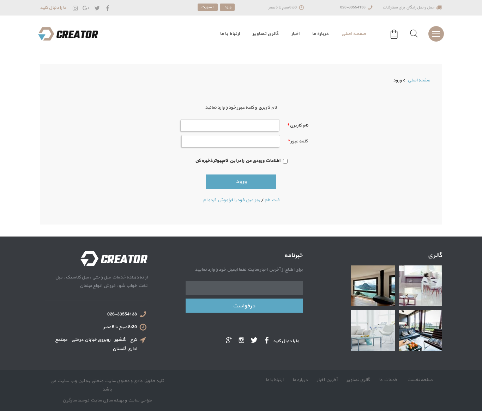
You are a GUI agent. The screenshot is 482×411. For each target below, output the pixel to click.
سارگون (70, 400)
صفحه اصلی (353, 33)
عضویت (207, 7)
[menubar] (291, 34)
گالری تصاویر (265, 33)
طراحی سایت (139, 400)
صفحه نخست (419, 380)
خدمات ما (387, 380)
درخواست (244, 306)
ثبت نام (271, 200)
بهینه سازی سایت (107, 400)
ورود (227, 7)
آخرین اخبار (326, 380)
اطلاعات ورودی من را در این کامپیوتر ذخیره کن (237, 160)
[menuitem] (353, 34)
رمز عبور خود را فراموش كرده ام (231, 200)
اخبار (295, 33)
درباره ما (320, 33)
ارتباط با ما (230, 33)
